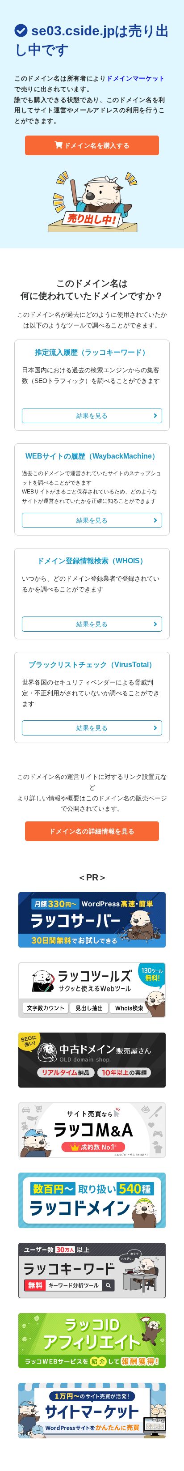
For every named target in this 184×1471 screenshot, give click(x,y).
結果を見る (92, 415)
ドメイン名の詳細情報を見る (91, 831)
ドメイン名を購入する (97, 145)
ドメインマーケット (135, 78)
